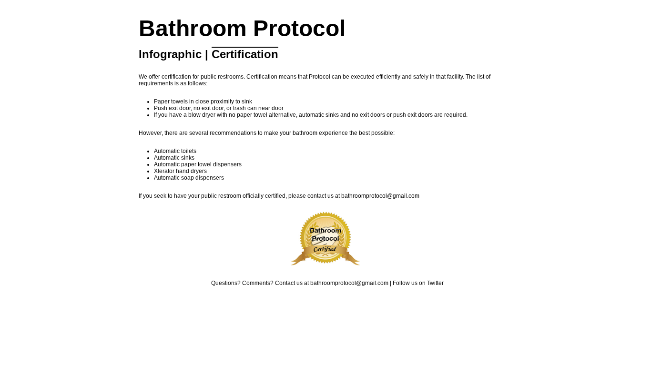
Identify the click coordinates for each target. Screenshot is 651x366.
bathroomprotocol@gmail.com (380, 196)
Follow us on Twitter (418, 283)
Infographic (170, 54)
